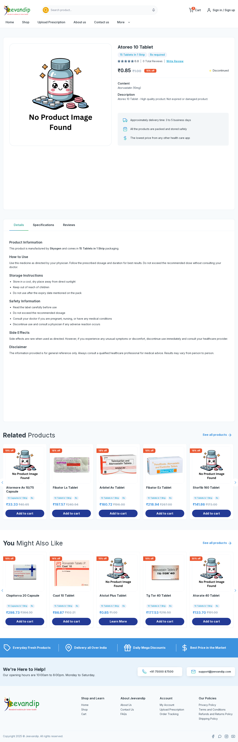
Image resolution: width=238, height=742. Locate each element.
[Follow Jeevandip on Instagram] (226, 736)
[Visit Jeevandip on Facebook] (213, 736)
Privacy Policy (207, 704)
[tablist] (119, 225)
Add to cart (24, 513)
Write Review (175, 61)
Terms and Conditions (212, 709)
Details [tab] (19, 225)
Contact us (101, 22)
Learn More (118, 621)
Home (10, 22)
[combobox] (100, 10)
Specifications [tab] (43, 225)
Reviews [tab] (69, 225)
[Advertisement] (173, 178)
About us (79, 22)
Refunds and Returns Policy (216, 714)
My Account (167, 704)
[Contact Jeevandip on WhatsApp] (220, 736)
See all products (215, 435)
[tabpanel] (119, 326)
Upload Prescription (51, 22)
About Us (126, 704)
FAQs (123, 714)
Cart (83, 714)
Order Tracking (169, 714)
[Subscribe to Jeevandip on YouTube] (233, 736)
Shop (25, 22)
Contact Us (127, 709)
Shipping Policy (208, 718)
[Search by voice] (153, 10)
